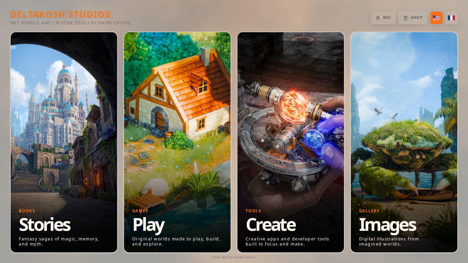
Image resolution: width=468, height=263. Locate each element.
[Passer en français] (451, 18)
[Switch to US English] (436, 18)
